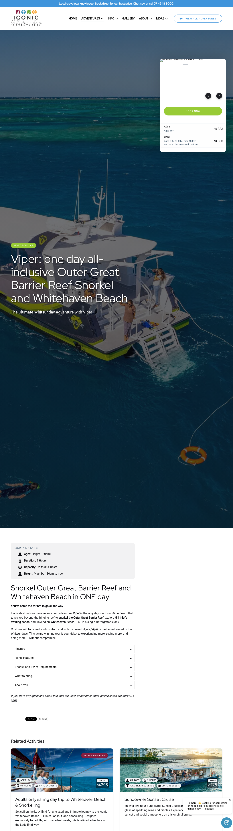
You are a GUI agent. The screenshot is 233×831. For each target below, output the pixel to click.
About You (21, 685)
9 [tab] (221, 64)
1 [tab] (164, 64)
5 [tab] (193, 64)
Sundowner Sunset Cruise (149, 799)
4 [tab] (185, 64)
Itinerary (20, 648)
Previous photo (208, 96)
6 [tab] (200, 64)
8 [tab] (214, 64)
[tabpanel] (193, 80)
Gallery (128, 18)
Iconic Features (24, 658)
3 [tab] (178, 64)
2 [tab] (171, 64)
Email (44, 719)
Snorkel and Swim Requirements (35, 667)
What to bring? (24, 676)
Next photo (219, 96)
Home (73, 18)
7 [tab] (207, 64)
